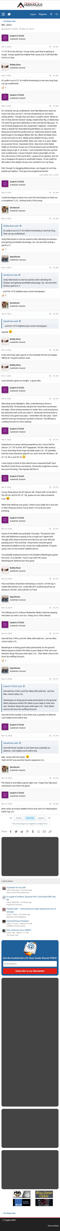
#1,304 (56, 192)
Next (41, 818)
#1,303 (56, 106)
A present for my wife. (16, 887)
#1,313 (56, 529)
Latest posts (7, 881)
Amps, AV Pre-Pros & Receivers (18, 893)
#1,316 (56, 633)
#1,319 (56, 778)
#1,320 (56, 804)
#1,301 (56, 47)
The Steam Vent (12, 935)
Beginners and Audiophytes (16, 917)
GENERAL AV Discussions (16, 926)
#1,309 (56, 376)
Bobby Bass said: (11, 226)
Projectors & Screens (14, 905)
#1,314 (56, 579)
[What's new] (51, 14)
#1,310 (56, 399)
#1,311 (56, 440)
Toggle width (10, 1220)
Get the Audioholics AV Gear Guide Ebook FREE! (30, 958)
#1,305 (56, 218)
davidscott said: (10, 275)
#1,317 (56, 679)
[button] (3, 14)
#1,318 (56, 736)
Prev (19, 818)
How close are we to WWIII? (19, 930)
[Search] (56, 14)
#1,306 (56, 268)
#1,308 (56, 350)
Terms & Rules (53, 1226)
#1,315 (56, 608)
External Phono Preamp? (18, 921)
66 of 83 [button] (30, 818)
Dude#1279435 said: (12, 686)
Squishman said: (10, 321)
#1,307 (56, 314)
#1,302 (56, 75)
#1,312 (56, 487)
